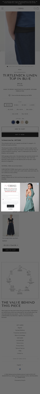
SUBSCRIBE (10, 206)
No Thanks (10, 208)
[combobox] (4, 199)
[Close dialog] (38, 184)
